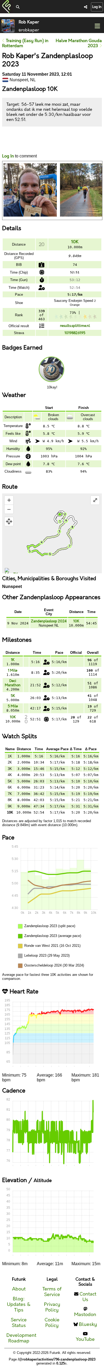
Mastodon (85, 1314)
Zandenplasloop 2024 (49, 621)
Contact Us (87, 1296)
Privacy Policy (52, 1307)
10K (74, 242)
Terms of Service (52, 1291)
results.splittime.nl (75, 326)
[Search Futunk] (18, 7)
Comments (21, 140)
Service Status (19, 1322)
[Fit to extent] (9, 521)
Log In (97, 7)
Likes (10, 145)
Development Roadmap (21, 1338)
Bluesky (88, 1324)
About (19, 1289)
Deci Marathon (13, 683)
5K (13, 696)
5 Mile (13, 706)
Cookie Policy (52, 1322)
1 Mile (12, 670)
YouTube (85, 1339)
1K (12, 660)
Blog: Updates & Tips (18, 1304)
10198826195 (75, 333)
